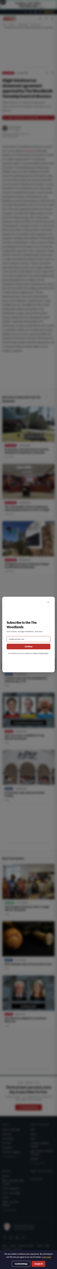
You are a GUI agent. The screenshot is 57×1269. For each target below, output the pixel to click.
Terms (35, 653)
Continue (28, 646)
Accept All (38, 1264)
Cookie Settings (21, 1264)
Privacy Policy (44, 653)
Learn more (46, 1257)
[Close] (48, 602)
